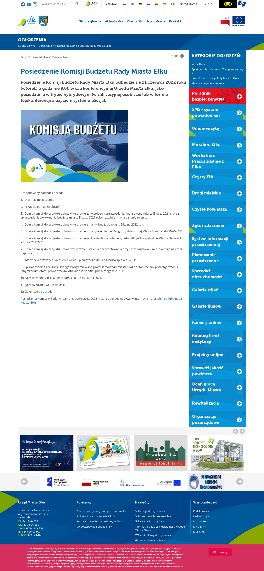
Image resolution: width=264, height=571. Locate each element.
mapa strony (188, 3)
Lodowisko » (200, 521)
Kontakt (175, 21)
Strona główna (90, 21)
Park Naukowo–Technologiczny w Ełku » (100, 521)
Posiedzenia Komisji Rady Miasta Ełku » (215, 78)
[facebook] (23, 5)
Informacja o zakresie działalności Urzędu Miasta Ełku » (160, 528)
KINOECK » (199, 526)
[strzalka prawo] (235, 431)
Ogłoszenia (45, 45)
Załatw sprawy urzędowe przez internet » (101, 511)
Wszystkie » (198, 64)
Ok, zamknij (220, 552)
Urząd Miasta (155, 21)
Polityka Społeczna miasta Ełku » (96, 516)
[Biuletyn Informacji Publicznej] (225, 21)
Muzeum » (199, 531)
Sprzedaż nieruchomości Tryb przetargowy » (217, 71)
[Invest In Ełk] (91, 3)
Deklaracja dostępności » (150, 511)
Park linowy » (201, 511)
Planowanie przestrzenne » (208, 83)
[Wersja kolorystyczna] (228, 4)
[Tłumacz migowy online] (242, 3)
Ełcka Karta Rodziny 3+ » (149, 521)
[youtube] (29, 5)
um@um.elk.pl (35, 528)
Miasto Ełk (134, 21)
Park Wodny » (201, 516)
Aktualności (114, 21)
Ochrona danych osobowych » (153, 516)
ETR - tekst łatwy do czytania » (153, 535)
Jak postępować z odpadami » (94, 526)
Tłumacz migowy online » (150, 540)
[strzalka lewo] (242, 431)
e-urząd (111, 3)
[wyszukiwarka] (77, 3)
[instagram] (35, 5)
